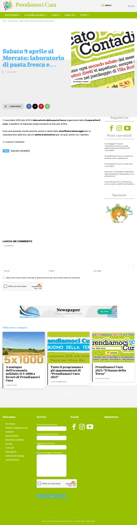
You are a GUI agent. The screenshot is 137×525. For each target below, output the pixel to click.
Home (5, 21)
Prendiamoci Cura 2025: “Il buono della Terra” (110, 370)
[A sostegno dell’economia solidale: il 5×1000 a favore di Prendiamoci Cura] (24, 347)
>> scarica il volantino (13, 141)
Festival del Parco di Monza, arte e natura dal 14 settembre (119, 183)
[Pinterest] (41, 106)
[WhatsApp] (47, 106)
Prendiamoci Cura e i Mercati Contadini (118, 165)
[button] (106, 5)
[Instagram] (119, 128)
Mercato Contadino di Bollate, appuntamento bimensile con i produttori (119, 174)
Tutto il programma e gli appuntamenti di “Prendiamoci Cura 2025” (67, 372)
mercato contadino (20, 150)
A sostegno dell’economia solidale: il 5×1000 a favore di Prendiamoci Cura (23, 373)
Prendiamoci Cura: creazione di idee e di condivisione (118, 157)
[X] (35, 106)
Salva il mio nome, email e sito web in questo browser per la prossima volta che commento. (43, 277)
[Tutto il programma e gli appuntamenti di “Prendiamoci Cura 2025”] (68, 347)
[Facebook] (29, 106)
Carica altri (67, 393)
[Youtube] (127, 128)
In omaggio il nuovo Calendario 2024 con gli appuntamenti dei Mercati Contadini (117, 147)
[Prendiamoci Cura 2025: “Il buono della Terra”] (113, 347)
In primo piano (13, 21)
